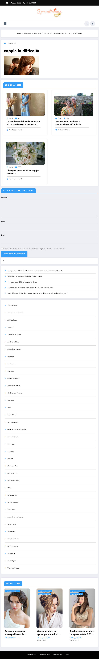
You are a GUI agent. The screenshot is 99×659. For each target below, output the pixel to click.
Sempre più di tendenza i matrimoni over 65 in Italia (68, 123)
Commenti (4, 197)
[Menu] (5, 23)
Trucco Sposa (11, 561)
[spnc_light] (92, 23)
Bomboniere (11, 364)
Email (3, 235)
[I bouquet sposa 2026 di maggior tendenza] (25, 153)
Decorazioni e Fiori (13, 385)
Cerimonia (10, 371)
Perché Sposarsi (12, 502)
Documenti (10, 400)
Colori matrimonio (13, 378)
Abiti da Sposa (12, 320)
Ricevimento (11, 531)
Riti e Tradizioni (12, 539)
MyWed (10, 488)
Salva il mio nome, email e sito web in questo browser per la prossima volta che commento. (35, 249)
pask (11, 118)
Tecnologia (11, 553)
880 (19, 167)
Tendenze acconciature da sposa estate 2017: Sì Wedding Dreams (50, 632)
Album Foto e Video (14, 349)
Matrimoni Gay (12, 466)
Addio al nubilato (13, 342)
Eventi (9, 407)
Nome (3, 221)
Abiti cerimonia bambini (15, 313)
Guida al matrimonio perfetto (17, 429)
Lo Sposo (10, 451)
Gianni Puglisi (9, 640)
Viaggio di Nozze (13, 568)
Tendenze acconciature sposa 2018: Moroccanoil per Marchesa (82, 632)
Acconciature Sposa (14, 334)
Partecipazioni (12, 495)
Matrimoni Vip (12, 473)
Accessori (10, 327)
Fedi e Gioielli (12, 415)
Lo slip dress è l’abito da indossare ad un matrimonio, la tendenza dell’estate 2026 (23, 123)
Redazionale (11, 524)
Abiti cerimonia (12, 305)
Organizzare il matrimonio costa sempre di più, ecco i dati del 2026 (30, 288)
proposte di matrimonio (15, 517)
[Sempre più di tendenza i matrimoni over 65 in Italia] (73, 104)
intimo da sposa (12, 437)
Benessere (10, 356)
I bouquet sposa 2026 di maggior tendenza (23, 172)
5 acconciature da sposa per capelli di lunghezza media (15, 632)
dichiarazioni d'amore (14, 393)
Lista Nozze (11, 444)
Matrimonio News (13, 480)
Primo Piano (11, 510)
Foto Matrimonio (12, 422)
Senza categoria (12, 546)
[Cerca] (86, 24)
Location (10, 458)
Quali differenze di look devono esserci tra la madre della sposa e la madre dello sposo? (37, 293)
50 (68, 118)
